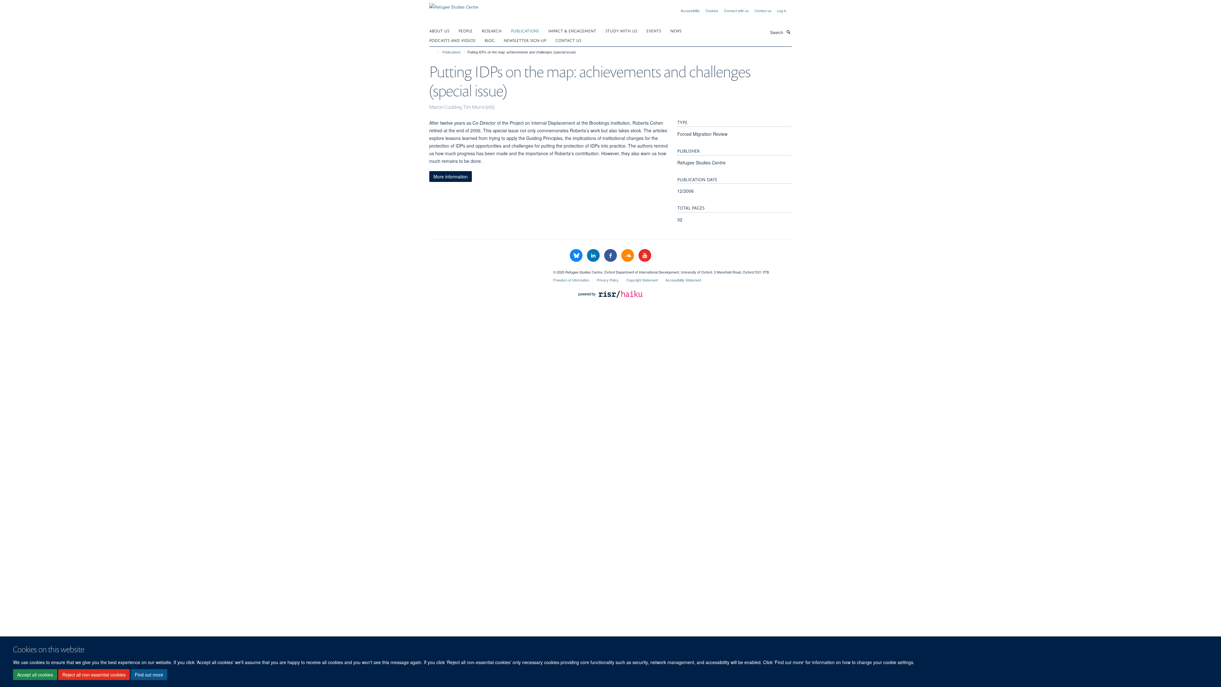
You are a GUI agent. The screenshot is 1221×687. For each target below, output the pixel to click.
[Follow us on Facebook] (611, 256)
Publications (525, 30)
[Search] (788, 31)
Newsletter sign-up (525, 40)
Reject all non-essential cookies (94, 674)
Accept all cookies (35, 674)
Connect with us (736, 10)
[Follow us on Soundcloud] (628, 256)
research (492, 30)
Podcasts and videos (452, 40)
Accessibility (690, 10)
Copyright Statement (642, 279)
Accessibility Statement (683, 279)
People (466, 30)
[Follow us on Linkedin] (594, 256)
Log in (781, 10)
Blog (489, 40)
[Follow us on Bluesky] (577, 256)
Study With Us (621, 30)
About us (439, 30)
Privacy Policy (608, 279)
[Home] (435, 52)
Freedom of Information (571, 279)
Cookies (712, 10)
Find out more (149, 674)
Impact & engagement (572, 30)
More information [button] (450, 176)
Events (653, 30)
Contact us (763, 10)
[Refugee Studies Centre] (453, 5)
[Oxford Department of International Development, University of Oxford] (486, 269)
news (675, 30)
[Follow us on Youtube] (644, 256)
